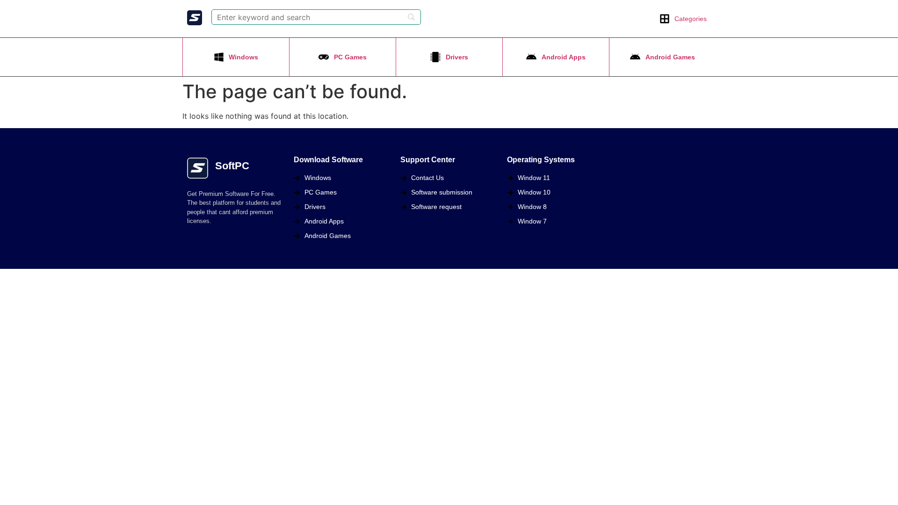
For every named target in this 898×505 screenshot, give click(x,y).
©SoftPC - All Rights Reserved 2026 (238, 278)
